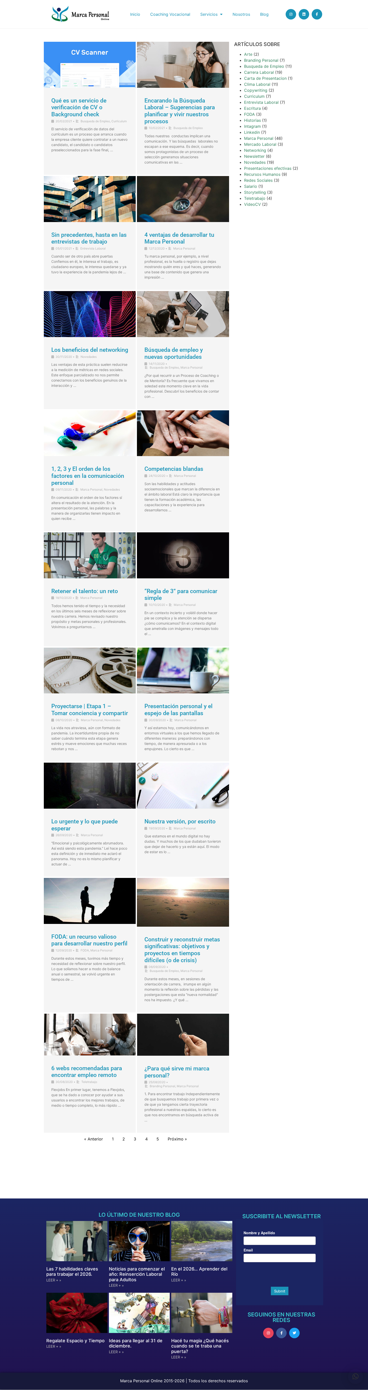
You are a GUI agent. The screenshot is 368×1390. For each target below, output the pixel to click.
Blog (264, 14)
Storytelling (255, 192)
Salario (250, 186)
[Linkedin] (304, 14)
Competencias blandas (173, 469)
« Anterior (93, 1138)
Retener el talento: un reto (84, 591)
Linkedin (252, 132)
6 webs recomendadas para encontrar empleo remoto (86, 1072)
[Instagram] (291, 14)
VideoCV (252, 204)
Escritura (252, 108)
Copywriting (255, 90)
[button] (355, 1376)
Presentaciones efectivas (267, 168)
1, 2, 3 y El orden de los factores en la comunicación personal (87, 476)
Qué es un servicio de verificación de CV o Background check (78, 107)
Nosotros (241, 14)
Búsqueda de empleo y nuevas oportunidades (173, 353)
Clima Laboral (257, 84)
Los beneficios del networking (89, 350)
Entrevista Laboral (93, 248)
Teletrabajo (89, 1082)
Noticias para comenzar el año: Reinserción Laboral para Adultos (137, 1274)
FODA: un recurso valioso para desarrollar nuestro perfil (89, 940)
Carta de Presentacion (265, 78)
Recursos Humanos (262, 174)
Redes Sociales (258, 180)
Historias (252, 120)
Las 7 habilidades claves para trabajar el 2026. (72, 1271)
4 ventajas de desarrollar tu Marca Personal (179, 238)
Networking (255, 150)
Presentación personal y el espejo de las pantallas (178, 710)
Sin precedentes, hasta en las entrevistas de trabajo (89, 238)
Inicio (135, 14)
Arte (248, 54)
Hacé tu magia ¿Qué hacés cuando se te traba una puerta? (200, 1346)
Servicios (209, 14)
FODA (85, 950)
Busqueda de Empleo (95, 121)
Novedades (89, 357)
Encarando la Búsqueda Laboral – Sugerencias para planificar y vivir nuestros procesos (179, 111)
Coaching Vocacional (170, 14)
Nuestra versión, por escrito (180, 821)
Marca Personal (184, 248)
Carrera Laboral (259, 72)
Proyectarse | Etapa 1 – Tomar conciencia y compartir (89, 710)
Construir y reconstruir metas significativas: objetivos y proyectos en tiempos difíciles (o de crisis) (182, 950)
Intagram (252, 126)
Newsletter (254, 156)
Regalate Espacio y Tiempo (75, 1340)
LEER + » (53, 1280)
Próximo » (177, 1138)
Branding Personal (162, 1086)
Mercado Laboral (260, 144)
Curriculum (119, 121)
